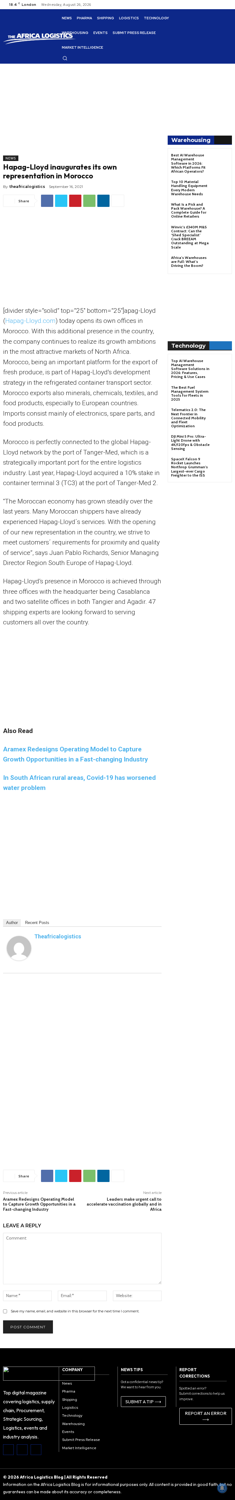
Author (12, 922)
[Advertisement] (82, 112)
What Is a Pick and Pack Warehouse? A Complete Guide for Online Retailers (188, 210)
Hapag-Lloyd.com (30, 320)
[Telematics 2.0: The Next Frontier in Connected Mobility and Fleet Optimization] (221, 415)
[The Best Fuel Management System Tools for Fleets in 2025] (221, 392)
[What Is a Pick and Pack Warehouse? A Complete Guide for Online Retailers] (221, 209)
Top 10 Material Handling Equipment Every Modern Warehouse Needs (189, 187)
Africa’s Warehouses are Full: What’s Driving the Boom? (189, 261)
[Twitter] (61, 201)
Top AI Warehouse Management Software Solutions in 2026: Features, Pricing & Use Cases (190, 368)
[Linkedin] (103, 201)
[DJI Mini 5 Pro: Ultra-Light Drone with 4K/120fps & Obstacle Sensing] (221, 441)
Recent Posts (37, 922)
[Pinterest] (75, 201)
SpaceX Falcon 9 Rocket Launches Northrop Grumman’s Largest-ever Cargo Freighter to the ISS (189, 467)
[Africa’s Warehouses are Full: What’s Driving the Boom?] (221, 263)
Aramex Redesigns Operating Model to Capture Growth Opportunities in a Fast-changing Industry (39, 1204)
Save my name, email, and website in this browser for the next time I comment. (75, 1311)
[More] (117, 201)
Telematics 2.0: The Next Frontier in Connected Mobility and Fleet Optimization (188, 417)
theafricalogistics (27, 186)
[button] (64, 58)
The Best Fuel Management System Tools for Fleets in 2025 (189, 393)
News (11, 158)
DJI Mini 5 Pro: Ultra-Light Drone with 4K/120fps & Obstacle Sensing (190, 442)
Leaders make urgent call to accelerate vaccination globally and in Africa (124, 1204)
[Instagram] (22, 1449)
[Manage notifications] (222, 1488)
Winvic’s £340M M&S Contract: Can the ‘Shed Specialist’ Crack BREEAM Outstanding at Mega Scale (190, 237)
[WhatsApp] (89, 201)
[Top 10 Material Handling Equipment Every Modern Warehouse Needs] (221, 187)
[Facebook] (47, 201)
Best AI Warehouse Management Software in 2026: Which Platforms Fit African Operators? (188, 163)
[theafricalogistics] (19, 948)
